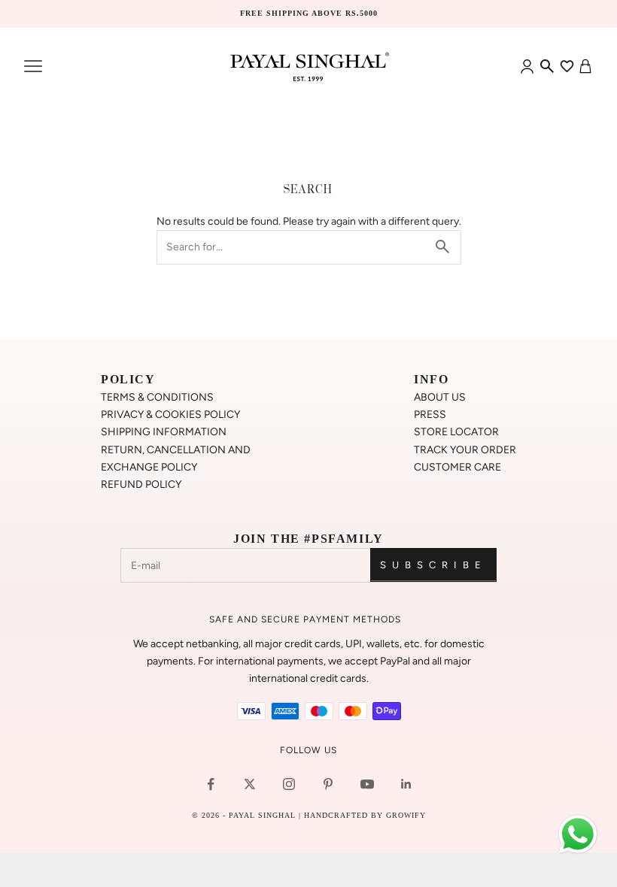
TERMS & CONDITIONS (157, 397)
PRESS (430, 414)
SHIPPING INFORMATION (163, 431)
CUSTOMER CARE (457, 467)
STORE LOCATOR (456, 431)
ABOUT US (440, 397)
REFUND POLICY (141, 484)
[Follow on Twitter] (249, 784)
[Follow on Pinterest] (328, 784)
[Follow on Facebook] (210, 784)
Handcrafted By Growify (365, 815)
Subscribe (433, 565)
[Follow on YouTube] (367, 784)
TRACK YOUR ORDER (465, 450)
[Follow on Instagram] (288, 784)
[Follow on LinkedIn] (406, 784)
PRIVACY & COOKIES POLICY (170, 414)
